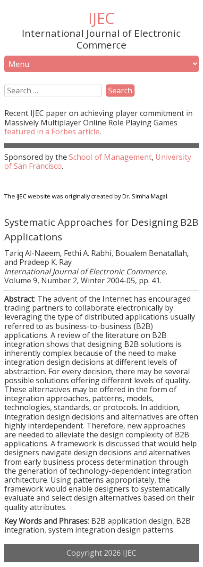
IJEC (101, 18)
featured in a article (52, 131)
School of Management (110, 157)
